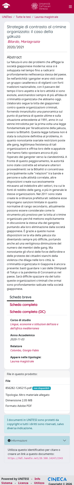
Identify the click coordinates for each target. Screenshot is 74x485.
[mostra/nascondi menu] (70, 6)
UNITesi (7, 17)
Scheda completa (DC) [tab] (27, 311)
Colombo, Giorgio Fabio (24, 350)
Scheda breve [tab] (20, 297)
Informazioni (18, 440)
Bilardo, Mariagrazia (24, 41)
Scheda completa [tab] (23, 304)
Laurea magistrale (46, 17)
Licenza (23, 483)
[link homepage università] (40, 6)
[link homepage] (7, 6)
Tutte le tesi (23, 17)
